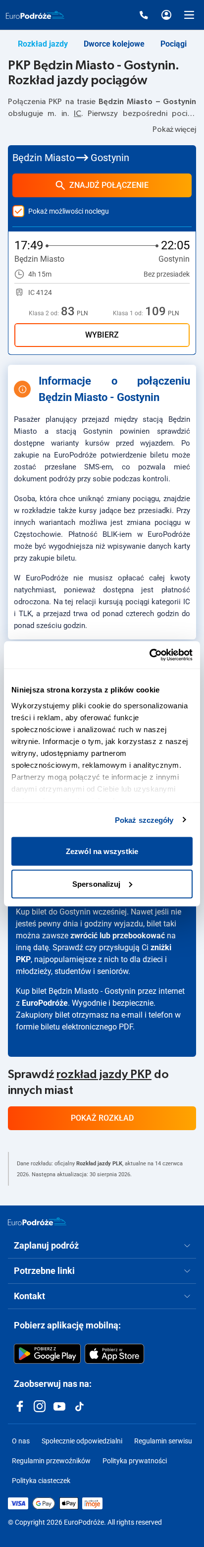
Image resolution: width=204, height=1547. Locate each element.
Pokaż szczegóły (144, 819)
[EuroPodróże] (37, 1221)
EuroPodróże (45, 1003)
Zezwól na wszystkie (102, 851)
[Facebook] (20, 1406)
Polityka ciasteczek (41, 1481)
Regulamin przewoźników (51, 1461)
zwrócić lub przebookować (117, 935)
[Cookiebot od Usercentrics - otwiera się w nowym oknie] (149, 654)
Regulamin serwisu (163, 1441)
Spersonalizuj (96, 883)
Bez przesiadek (167, 274)
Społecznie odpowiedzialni (82, 1441)
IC (77, 113)
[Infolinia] (144, 15)
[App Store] (114, 1354)
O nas (21, 1441)
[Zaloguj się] (166, 15)
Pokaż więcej (174, 129)
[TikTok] (79, 1406)
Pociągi (173, 44)
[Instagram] (40, 1406)
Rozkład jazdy (43, 44)
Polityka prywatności (134, 1461)
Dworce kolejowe (114, 44)
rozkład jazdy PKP (104, 1075)
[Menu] (189, 15)
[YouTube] (59, 1406)
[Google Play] (47, 1354)
